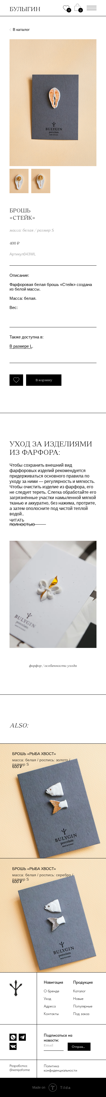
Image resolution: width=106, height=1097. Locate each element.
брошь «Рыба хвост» (34, 754)
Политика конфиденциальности (60, 1068)
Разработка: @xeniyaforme (20, 1068)
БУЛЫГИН (25, 9)
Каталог (79, 991)
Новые (78, 998)
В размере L (21, 346)
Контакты (51, 1014)
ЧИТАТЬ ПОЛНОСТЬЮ (22, 522)
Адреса (50, 1006)
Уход (47, 998)
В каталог (21, 29)
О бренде (51, 991)
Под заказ (81, 1014)
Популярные (82, 1006)
